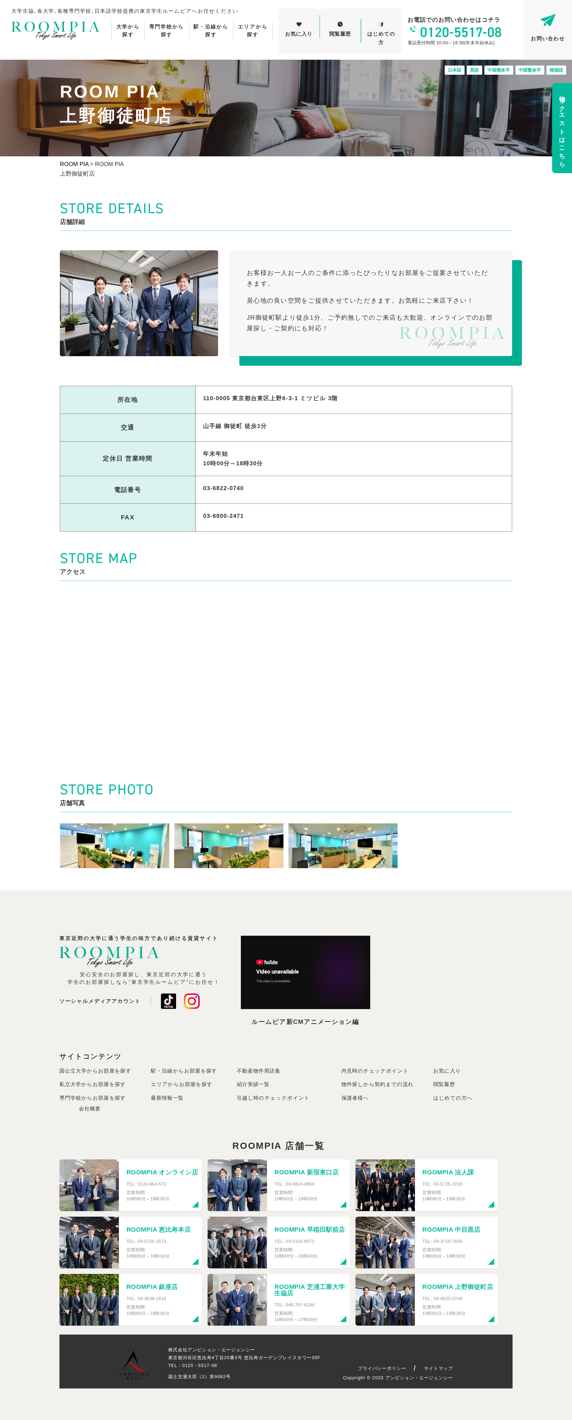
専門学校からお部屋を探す (92, 1098)
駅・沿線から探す (211, 30)
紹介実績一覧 (253, 1084)
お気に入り (447, 1071)
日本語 (454, 69)
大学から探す (128, 30)
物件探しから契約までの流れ (377, 1084)
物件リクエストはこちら (562, 128)
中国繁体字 (530, 69)
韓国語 (556, 69)
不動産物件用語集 (258, 1071)
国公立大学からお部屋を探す (95, 1071)
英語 (474, 69)
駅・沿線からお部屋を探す (184, 1071)
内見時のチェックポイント (375, 1071)
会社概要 (90, 1109)
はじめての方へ (453, 1098)
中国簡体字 (499, 69)
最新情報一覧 (167, 1098)
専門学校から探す (166, 30)
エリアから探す (253, 30)
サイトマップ (438, 1368)
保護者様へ (355, 1098)
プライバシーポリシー (382, 1368)
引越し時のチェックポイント (273, 1098)
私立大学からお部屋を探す (92, 1084)
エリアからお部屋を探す (181, 1084)
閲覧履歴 (444, 1084)
